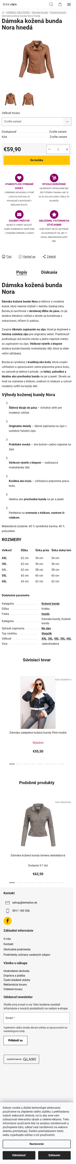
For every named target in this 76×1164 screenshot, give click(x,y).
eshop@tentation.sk (24, 902)
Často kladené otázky (17, 980)
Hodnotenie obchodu (17, 971)
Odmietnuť (19, 1155)
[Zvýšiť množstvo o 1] (67, 149)
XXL (44, 638)
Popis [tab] (21, 272)
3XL (50, 638)
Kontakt (8, 944)
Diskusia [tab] (49, 272)
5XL (62, 638)
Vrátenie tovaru (13, 989)
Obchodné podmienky (17, 949)
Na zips (46, 628)
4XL (56, 638)
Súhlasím (54, 1155)
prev (4, 695)
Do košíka (36, 160)
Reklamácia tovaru (15, 984)
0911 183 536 (21, 910)
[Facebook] (8, 921)
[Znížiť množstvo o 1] (49, 149)
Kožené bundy (51, 603)
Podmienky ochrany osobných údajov (27, 954)
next (69, 695)
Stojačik (47, 633)
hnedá (45, 614)
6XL (68, 638)
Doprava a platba (14, 975)
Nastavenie (37, 1144)
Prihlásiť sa (15, 1040)
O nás (7, 938)
